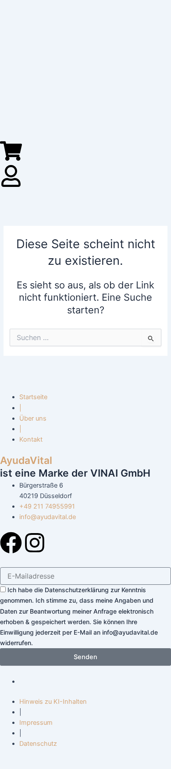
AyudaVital (26, 460)
